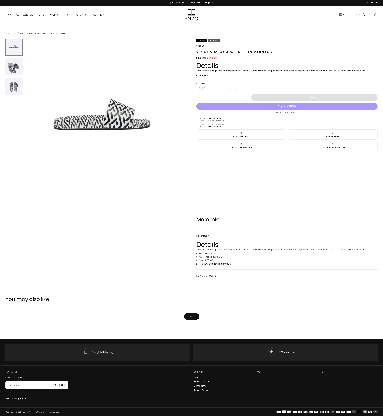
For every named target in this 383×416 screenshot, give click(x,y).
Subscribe (59, 385)
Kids (66, 15)
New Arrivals (12, 15)
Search (197, 377)
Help (102, 15)
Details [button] (207, 65)
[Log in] (370, 14)
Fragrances (80, 15)
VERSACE (201, 46)
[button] (364, 14)
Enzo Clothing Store (15, 398)
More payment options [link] (287, 112)
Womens (54, 15)
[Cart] (376, 14)
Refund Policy (201, 390)
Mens (41, 15)
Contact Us (200, 385)
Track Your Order (203, 381)
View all (192, 316)
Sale (94, 15)
